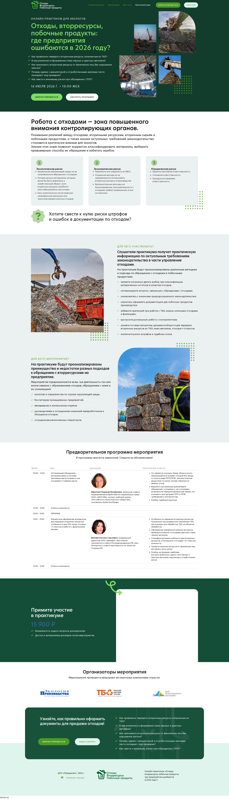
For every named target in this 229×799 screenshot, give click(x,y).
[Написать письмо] (62, 777)
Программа (114, 5)
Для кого (127, 5)
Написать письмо (75, 777)
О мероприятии (96, 5)
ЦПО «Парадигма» (67, 773)
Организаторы (142, 5)
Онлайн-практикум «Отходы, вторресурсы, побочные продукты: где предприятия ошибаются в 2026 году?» (162, 775)
